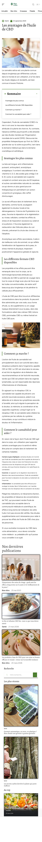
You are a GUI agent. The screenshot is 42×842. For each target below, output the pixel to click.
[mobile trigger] (3, 4)
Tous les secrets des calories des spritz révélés (19, 809)
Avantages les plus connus (14, 101)
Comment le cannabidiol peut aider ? (18, 114)
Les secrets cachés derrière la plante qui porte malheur (20, 785)
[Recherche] (33, 4)
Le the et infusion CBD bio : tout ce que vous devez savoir (20, 622)
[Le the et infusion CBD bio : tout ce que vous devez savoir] (21, 606)
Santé (4, 627)
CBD (5, 202)
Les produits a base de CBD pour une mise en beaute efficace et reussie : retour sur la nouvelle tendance (21, 658)
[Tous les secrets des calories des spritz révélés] (21, 804)
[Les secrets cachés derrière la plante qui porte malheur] (21, 758)
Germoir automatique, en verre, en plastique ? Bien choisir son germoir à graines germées (20, 732)
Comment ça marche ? (13, 110)
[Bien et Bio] (14, 4)
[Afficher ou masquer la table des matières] (29, 94)
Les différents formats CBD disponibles (19, 105)
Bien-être (5, 590)
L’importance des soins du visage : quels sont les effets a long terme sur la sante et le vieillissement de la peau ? (20, 584)
